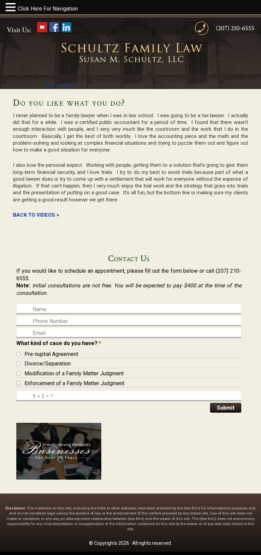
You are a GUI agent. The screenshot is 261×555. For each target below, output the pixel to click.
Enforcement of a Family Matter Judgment (74, 383)
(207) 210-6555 (235, 28)
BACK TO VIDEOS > (36, 215)
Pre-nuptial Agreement (51, 354)
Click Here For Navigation (48, 8)
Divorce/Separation (47, 363)
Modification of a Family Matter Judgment (74, 373)
